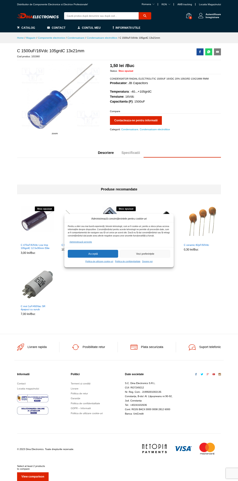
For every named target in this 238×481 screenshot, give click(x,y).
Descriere (106, 152)
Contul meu (91, 27)
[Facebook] (196, 374)
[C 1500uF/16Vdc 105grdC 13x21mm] (200, 51)
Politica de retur (79, 393)
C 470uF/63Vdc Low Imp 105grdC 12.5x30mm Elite (35, 246)
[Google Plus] (208, 374)
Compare (45, 239)
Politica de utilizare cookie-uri (99, 261)
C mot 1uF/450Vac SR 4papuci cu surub (33, 308)
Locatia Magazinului (210, 4)
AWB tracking (184, 4)
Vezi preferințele (145, 253)
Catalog (28, 27)
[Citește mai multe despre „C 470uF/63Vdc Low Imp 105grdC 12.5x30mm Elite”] (29, 239)
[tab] (105, 154)
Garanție (75, 398)
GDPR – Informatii (81, 408)
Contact (59, 27)
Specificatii (130, 152)
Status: (114, 70)
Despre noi (147, 261)
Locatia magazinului (28, 388)
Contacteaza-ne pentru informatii (136, 120)
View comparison (32, 476)
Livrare (74, 388)
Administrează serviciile (81, 242)
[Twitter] (202, 374)
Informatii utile (128, 27)
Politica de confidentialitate (127, 261)
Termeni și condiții (80, 383)
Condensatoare (129, 129)
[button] (192, 239)
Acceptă (93, 253)
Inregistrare (212, 17)
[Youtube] (214, 374)
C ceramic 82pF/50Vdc (196, 245)
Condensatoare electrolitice (155, 129)
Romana (146, 4)
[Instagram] (220, 374)
